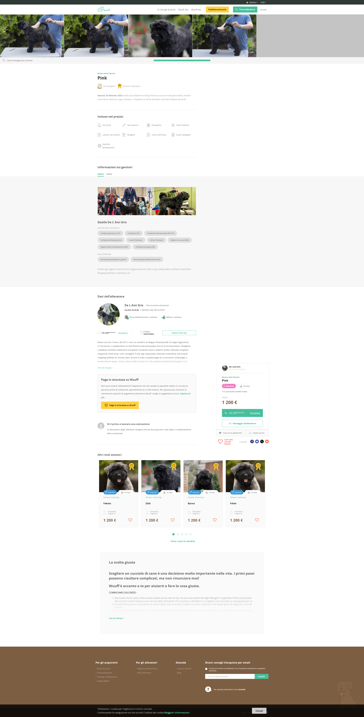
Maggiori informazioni (177, 712)
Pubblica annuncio (217, 9)
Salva (59, 17)
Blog (179, 672)
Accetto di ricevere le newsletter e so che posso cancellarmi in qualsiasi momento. (237, 669)
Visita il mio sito (179, 332)
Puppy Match (103, 681)
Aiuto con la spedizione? (232, 433)
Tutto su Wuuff (184, 668)
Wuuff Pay (196, 9)
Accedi (263, 9)
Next (268, 493)
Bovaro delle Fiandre (230, 377)
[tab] (101, 174)
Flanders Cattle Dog (111, 497)
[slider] (182, 60)
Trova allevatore (247, 9)
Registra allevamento (147, 668)
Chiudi (259, 710)
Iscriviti (261, 676)
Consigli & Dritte (167, 9)
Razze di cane (103, 668)
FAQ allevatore (144, 672)
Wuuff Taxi (183, 9)
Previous (95, 493)
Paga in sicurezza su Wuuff (122, 405)
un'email (241, 689)
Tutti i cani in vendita (183, 541)
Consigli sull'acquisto (107, 676)
